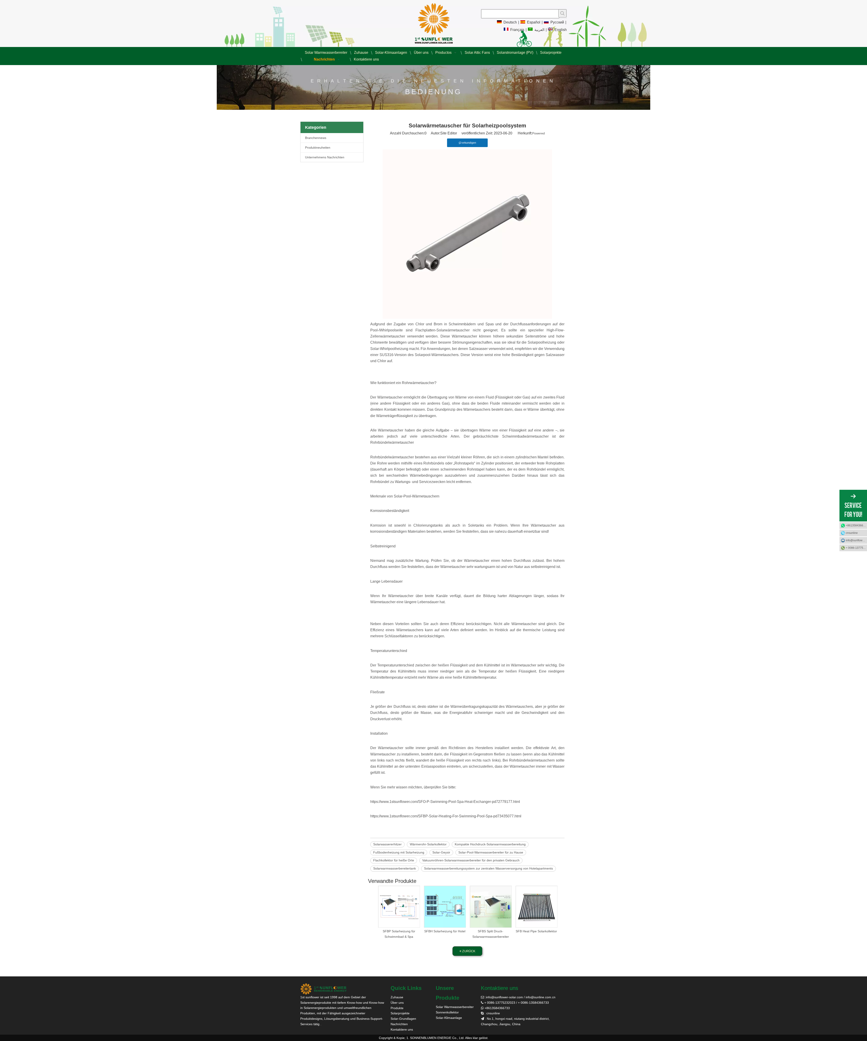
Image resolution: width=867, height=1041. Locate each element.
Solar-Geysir (441, 852)
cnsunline (852, 533)
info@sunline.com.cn (540, 997)
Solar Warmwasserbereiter (455, 1007)
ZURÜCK (468, 951)
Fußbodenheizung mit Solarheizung (398, 852)
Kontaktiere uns (402, 1029)
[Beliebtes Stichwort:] (562, 13)
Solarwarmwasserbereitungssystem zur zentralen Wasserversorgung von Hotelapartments (488, 868)
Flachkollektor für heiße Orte (393, 860)
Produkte (397, 1008)
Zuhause (397, 997)
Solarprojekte (400, 1013)
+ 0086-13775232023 (856, 547)
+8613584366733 (856, 525)
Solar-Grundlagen (403, 1018)
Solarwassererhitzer (387, 844)
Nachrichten (399, 1024)
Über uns (397, 1002)
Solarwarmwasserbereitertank (394, 868)
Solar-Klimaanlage (449, 1018)
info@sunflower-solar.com (504, 997)
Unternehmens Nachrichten (324, 157)
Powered (538, 133)
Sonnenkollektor (447, 1012)
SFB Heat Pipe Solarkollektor (536, 931)
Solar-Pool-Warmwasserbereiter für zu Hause (490, 852)
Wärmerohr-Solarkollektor (428, 844)
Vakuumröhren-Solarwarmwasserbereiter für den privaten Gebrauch (471, 860)
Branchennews (315, 138)
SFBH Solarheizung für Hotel (444, 931)
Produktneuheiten (317, 147)
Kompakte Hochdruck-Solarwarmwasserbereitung (490, 844)
